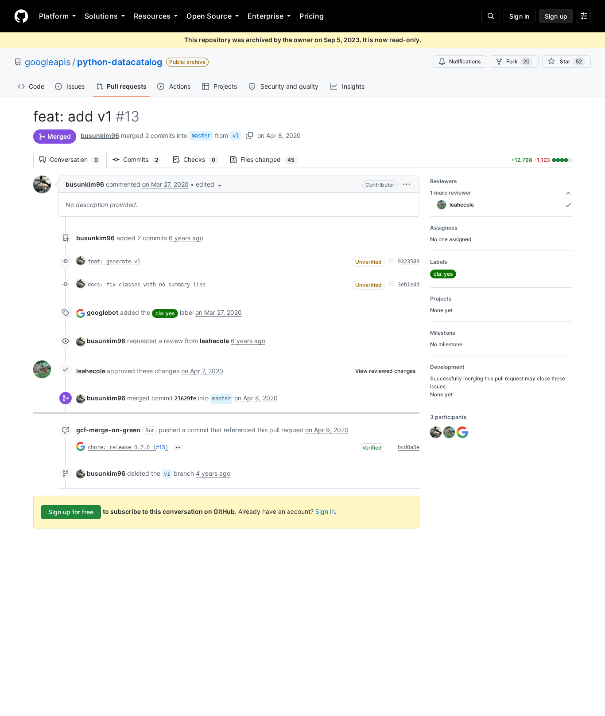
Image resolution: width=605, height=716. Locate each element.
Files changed (271, 159)
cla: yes (165, 313)
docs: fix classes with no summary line (147, 285)
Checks (203, 159)
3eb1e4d (408, 285)
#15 (160, 447)
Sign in (325, 511)
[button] (209, 184)
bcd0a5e (408, 447)
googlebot (102, 312)
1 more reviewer (450, 192)
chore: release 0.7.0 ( (122, 447)
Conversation (78, 159)
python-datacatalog (120, 62)
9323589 (408, 261)
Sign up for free (70, 512)
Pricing (311, 16)
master (201, 136)
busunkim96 (100, 135)
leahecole (90, 371)
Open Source (209, 16)
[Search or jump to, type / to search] (490, 16)
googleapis (47, 62)
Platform (54, 16)
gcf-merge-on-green (108, 430)
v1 (236, 136)
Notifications (465, 61)
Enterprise (265, 16)
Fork (518, 61)
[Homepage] (21, 16)
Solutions (101, 16)
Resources (152, 16)
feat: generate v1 (114, 261)
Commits (145, 159)
